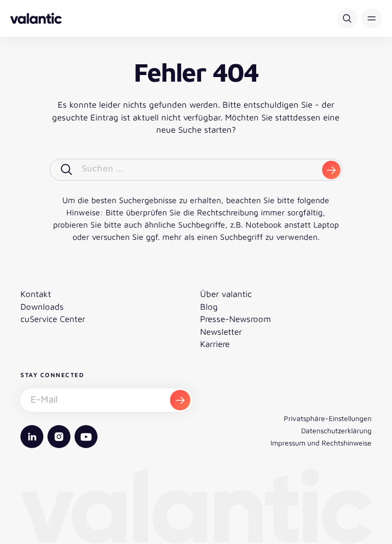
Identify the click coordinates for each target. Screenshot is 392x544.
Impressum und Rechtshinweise (321, 442)
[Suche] (347, 18)
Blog (209, 307)
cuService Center (52, 319)
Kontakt (35, 294)
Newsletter (221, 332)
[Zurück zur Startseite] (36, 18)
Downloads (42, 307)
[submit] (331, 170)
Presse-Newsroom (235, 319)
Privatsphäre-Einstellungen (328, 418)
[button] (371, 18)
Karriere (215, 344)
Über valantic (226, 294)
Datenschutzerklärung (336, 430)
